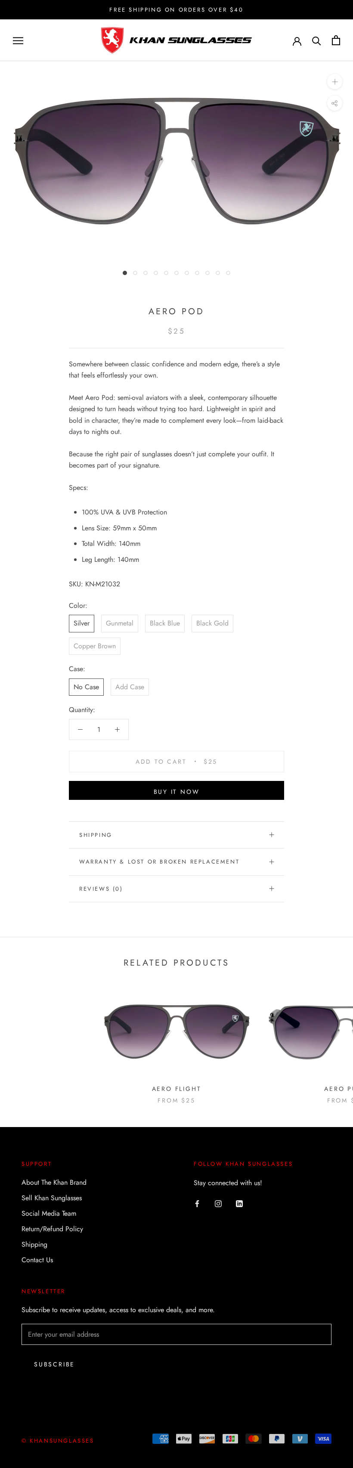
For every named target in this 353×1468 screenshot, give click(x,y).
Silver (82, 623)
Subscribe (54, 1364)
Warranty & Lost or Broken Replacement (159, 862)
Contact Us (37, 1260)
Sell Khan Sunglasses (52, 1198)
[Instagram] (218, 1202)
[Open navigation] (18, 40)
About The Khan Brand (54, 1182)
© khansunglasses (58, 1441)
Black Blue (165, 623)
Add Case (129, 687)
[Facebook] (197, 1202)
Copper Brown (95, 646)
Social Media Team (49, 1213)
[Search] (316, 40)
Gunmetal (119, 623)
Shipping (95, 835)
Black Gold (212, 623)
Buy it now (177, 791)
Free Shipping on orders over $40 (176, 10)
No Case (86, 687)
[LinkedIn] (239, 1202)
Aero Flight (176, 1088)
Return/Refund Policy (52, 1229)
